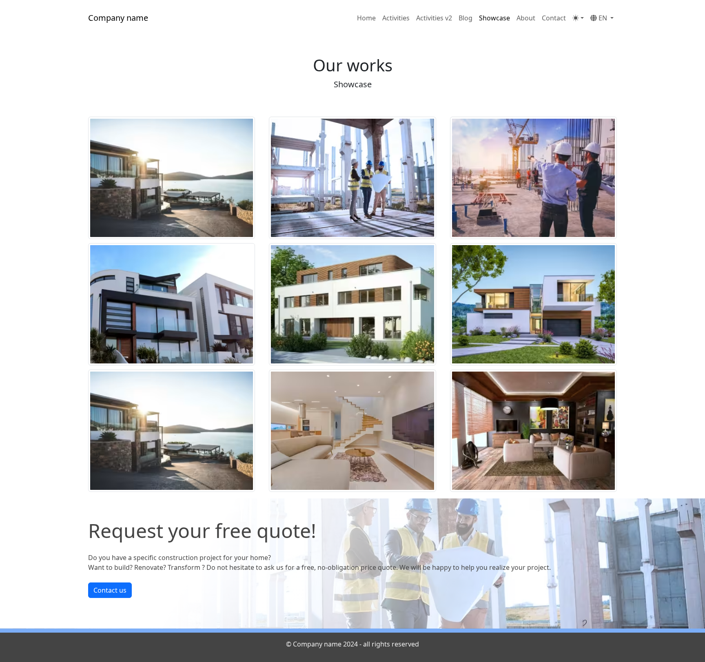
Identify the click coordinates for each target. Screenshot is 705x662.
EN (603, 17)
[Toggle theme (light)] (578, 18)
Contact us (109, 590)
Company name (118, 17)
